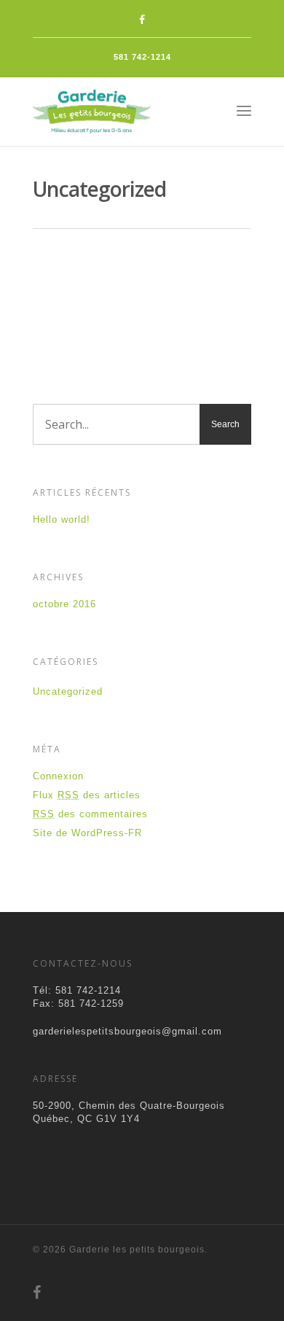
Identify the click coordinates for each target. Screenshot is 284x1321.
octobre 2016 (64, 604)
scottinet (63, 289)
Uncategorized (119, 289)
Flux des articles (87, 795)
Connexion (58, 776)
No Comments (184, 289)
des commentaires (90, 813)
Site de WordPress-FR (87, 832)
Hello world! (68, 270)
